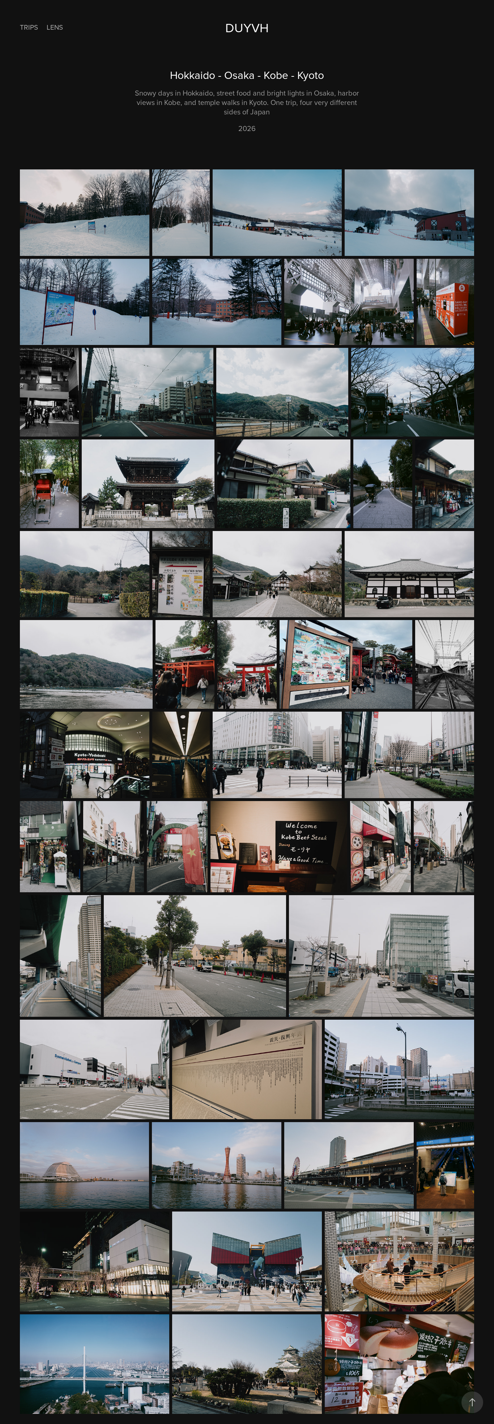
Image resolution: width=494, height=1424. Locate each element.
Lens (55, 27)
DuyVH (247, 27)
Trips (29, 27)
